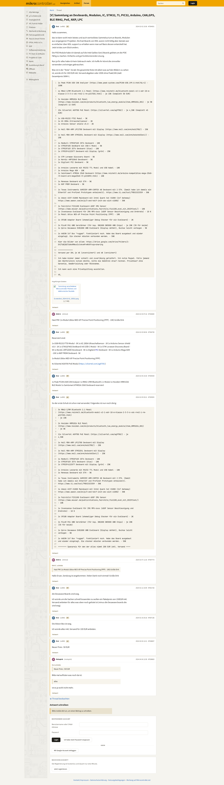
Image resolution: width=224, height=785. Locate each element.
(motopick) (68, 659)
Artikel (77, 3)
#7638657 (151, 641)
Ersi (57, 26)
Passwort (55, 732)
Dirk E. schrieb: (57, 565)
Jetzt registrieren (60, 769)
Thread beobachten (60, 698)
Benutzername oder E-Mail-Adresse (62, 725)
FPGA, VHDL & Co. (36, 42)
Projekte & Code (35, 57)
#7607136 (151, 618)
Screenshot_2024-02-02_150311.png (66, 298)
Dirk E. (58, 314)
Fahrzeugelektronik (36, 35)
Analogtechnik (34, 20)
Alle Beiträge (34, 12)
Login (193, 3)
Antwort (55, 307)
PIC (96, 350)
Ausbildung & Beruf (36, 65)
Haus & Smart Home (37, 38)
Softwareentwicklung (37, 50)
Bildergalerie (34, 79)
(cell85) (62, 26)
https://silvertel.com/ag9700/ (92, 363)
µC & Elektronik (35, 16)
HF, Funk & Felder (36, 23)
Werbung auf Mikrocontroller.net (139, 780)
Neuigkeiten (65, 3)
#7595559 (151, 376)
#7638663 (151, 659)
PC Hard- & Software (37, 54)
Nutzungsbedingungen (116, 780)
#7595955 (151, 397)
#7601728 (151, 588)
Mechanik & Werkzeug (37, 31)
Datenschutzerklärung (98, 780)
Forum (86, 3)
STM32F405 (67, 346)
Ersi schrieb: (56, 665)
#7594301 (151, 26)
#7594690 (151, 314)
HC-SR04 (84, 343)
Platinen (32, 27)
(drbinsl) (65, 314)
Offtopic (32, 69)
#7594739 (151, 332)
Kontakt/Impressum (81, 780)
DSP (30, 46)
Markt (31, 61)
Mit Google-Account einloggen (65, 750)
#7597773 (151, 560)
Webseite (32, 73)
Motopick (59, 659)
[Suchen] (183, 3)
